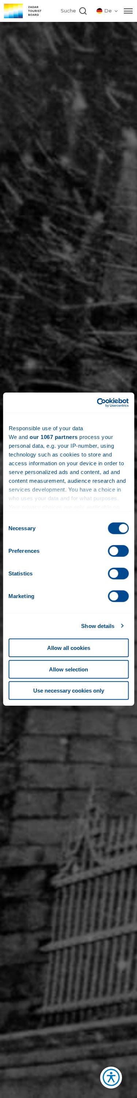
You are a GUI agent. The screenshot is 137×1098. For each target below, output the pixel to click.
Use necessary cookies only (68, 690)
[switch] (118, 551)
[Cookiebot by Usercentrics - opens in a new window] (97, 402)
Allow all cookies (68, 648)
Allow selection (68, 669)
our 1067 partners (54, 437)
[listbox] (107, 11)
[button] (107, 1079)
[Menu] (128, 11)
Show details (97, 626)
